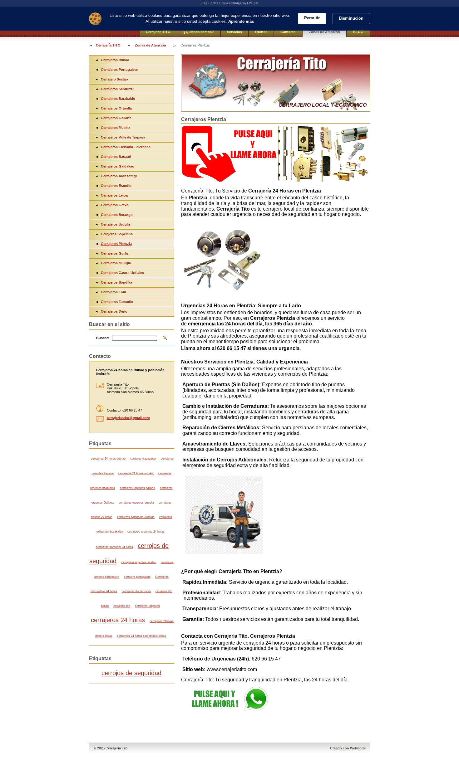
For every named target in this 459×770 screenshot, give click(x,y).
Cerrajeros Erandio (116, 186)
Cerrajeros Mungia (116, 263)
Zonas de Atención (324, 32)
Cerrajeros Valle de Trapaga (123, 137)
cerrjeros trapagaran (143, 458)
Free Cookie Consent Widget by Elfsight (229, 3)
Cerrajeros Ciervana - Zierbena (126, 147)
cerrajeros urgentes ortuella (136, 502)
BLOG (358, 32)
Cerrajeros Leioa (114, 195)
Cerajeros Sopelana (117, 234)
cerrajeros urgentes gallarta (137, 488)
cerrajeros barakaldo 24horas (136, 517)
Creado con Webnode (348, 748)
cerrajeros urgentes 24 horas (146, 531)
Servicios (234, 32)
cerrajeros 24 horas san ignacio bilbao (141, 635)
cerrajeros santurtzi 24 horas (114, 546)
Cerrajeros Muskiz (115, 127)
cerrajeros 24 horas (118, 619)
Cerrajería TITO (158, 32)
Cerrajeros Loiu (113, 292)
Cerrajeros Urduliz (116, 224)
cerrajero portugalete (137, 576)
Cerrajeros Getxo (115, 205)
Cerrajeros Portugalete (119, 69)
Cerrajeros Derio (114, 311)
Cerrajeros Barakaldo (118, 98)
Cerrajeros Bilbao (115, 60)
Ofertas (261, 32)
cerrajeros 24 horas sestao (108, 458)
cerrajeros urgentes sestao (138, 562)
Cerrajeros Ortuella (116, 108)
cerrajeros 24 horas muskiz (136, 473)
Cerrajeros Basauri (116, 156)
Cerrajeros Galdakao (117, 166)
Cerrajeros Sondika (116, 282)
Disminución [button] (351, 18)
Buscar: (102, 338)
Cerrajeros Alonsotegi (119, 176)
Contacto (288, 32)
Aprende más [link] (241, 21)
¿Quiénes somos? (199, 32)
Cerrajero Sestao (114, 79)
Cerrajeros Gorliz (115, 253)
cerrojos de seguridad (131, 673)
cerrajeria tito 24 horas (136, 591)
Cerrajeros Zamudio (117, 302)
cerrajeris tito (121, 605)
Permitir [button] (312, 18)
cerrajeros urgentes (147, 605)
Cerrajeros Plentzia (116, 244)
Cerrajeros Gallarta (116, 118)
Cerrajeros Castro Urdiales (122, 273)
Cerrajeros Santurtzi (117, 89)
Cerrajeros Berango (117, 215)
